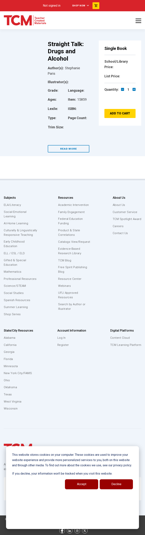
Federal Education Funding (70, 221)
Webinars (64, 286)
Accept (81, 484)
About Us (119, 197)
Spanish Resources (17, 300)
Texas (8, 394)
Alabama (9, 337)
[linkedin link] (69, 530)
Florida (8, 359)
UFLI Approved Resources (68, 295)
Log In (61, 337)
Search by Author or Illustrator (72, 306)
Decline (116, 484)
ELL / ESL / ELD (14, 253)
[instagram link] (77, 530)
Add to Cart (120, 113)
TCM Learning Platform (125, 345)
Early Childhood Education (14, 244)
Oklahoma (10, 387)
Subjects (10, 197)
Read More (68, 148)
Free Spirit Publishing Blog (72, 269)
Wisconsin (11, 408)
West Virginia (13, 401)
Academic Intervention (73, 205)
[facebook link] (62, 530)
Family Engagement (71, 212)
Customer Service (125, 212)
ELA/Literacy (12, 205)
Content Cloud (120, 337)
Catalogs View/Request (74, 242)
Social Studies (14, 293)
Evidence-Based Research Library (69, 251)
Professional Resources (20, 279)
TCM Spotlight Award (127, 219)
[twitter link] (85, 530)
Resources (65, 197)
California (10, 345)
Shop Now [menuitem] (78, 5)
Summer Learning (16, 307)
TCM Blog (64, 260)
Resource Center (70, 279)
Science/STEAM (15, 286)
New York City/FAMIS (18, 373)
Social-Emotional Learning (15, 214)
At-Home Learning (16, 223)
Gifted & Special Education (15, 262)
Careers (118, 226)
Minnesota (11, 366)
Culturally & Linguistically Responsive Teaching (20, 233)
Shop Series (12, 314)
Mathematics (13, 271)
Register (63, 345)
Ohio (7, 380)
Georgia (9, 352)
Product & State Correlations (69, 233)
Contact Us (120, 233)
